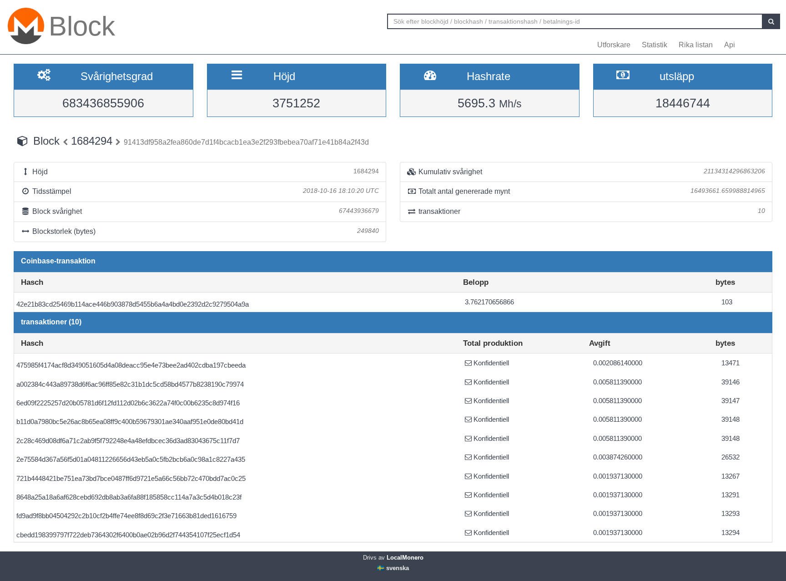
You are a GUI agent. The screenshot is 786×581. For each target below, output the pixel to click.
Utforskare (613, 45)
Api (729, 45)
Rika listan (696, 45)
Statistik (654, 45)
